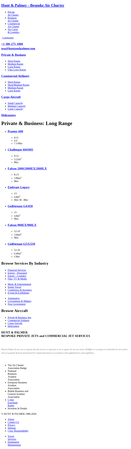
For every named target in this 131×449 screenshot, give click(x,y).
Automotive (14, 298)
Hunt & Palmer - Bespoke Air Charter (32, 5)
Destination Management (14, 443)
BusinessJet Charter (13, 19)
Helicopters (8, 115)
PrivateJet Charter (13, 13)
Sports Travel (14, 287)
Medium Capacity (17, 106)
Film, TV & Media (17, 278)
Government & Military (19, 301)
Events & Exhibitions (18, 292)
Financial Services (17, 270)
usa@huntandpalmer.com (18, 48)
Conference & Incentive (20, 290)
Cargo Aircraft (11, 97)
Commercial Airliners (15, 76)
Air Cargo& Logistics (13, 31)
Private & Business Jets (19, 317)
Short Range (14, 61)
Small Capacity (15, 103)
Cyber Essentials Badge (13, 402)
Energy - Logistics (17, 276)
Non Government (16, 304)
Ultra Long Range (17, 69)
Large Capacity (15, 109)
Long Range (14, 66)
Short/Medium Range (18, 85)
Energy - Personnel (17, 273)
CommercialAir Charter (14, 25)
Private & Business (13, 55)
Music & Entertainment (19, 284)
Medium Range (15, 64)
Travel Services (12, 438)
